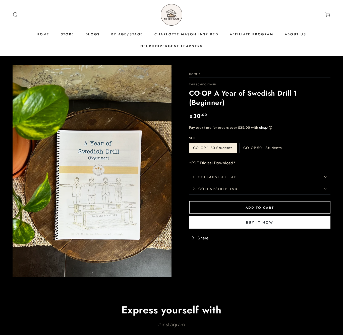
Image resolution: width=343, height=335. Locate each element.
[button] (15, 14)
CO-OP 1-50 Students (213, 149)
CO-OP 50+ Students (262, 149)
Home (193, 74)
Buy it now (259, 222)
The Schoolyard (202, 84)
